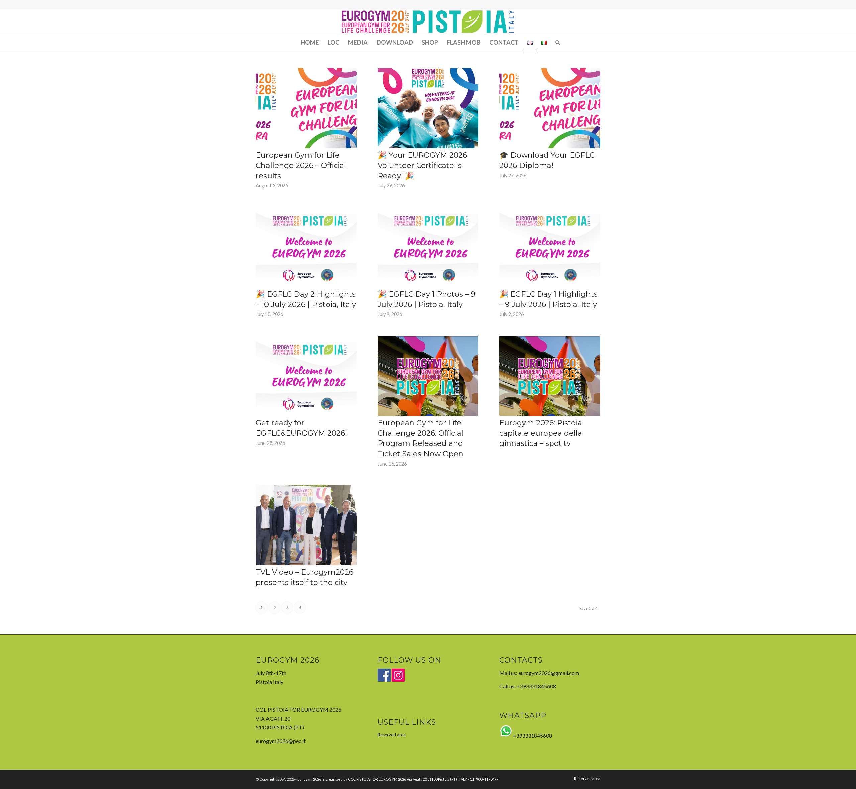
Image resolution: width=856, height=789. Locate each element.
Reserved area (392, 734)
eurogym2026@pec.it (281, 740)
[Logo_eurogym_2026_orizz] (428, 22)
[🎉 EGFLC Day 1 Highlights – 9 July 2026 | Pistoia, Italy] (549, 247)
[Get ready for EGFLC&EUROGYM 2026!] (306, 376)
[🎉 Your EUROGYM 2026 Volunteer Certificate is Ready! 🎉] (428, 108)
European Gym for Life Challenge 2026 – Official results (301, 165)
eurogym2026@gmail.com (548, 673)
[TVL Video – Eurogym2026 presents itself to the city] (306, 525)
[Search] (555, 42)
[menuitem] (309, 42)
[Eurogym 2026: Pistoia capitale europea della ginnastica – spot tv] (549, 376)
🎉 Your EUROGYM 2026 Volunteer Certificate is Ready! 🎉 (422, 165)
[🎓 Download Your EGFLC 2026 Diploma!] (549, 108)
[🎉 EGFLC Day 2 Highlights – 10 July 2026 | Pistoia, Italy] (306, 247)
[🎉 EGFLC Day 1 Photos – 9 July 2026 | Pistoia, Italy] (428, 247)
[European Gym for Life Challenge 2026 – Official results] (306, 108)
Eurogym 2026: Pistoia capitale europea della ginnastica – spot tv (540, 433)
